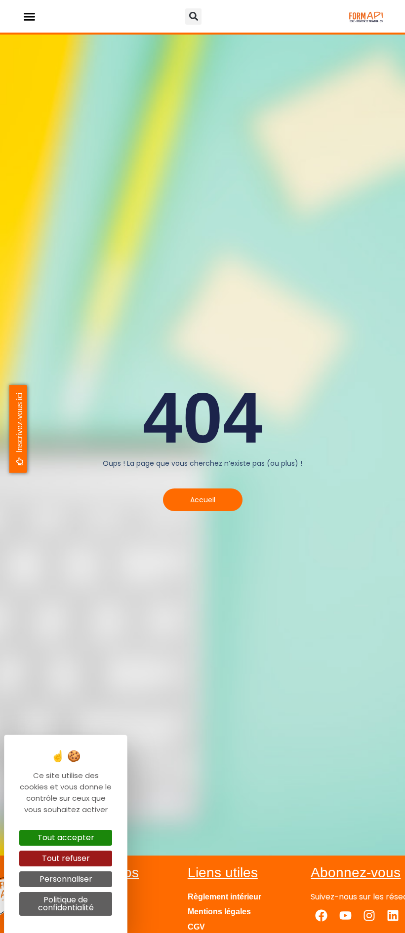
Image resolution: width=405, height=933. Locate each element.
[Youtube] (345, 915)
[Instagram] (369, 915)
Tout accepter (66, 837)
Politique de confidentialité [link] (66, 903)
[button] (29, 16)
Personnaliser (66, 879)
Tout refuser (66, 858)
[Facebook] (321, 915)
